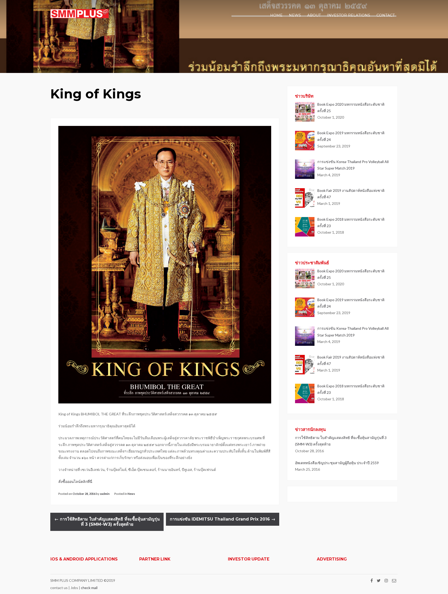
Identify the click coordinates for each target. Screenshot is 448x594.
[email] (394, 580)
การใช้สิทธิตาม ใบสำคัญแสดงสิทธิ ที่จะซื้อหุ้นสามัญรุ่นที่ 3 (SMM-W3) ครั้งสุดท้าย (107, 522)
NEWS (295, 15)
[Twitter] (378, 580)
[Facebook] (371, 580)
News (131, 493)
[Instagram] (386, 580)
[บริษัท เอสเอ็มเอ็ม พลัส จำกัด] (79, 17)
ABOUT (314, 15)
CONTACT (385, 15)
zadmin (105, 493)
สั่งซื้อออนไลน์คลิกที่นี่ (75, 481)
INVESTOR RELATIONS (348, 15)
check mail (89, 587)
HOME (276, 15)
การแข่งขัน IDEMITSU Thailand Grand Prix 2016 (222, 519)
